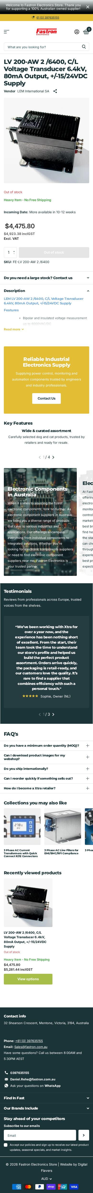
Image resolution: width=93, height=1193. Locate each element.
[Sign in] (76, 31)
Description (14, 290)
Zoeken (84, 46)
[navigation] (39, 457)
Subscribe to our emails (22, 1126)
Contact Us (47, 398)
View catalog (6, 32)
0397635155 (19, 1073)
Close (88, 7)
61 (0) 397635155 (47, 17)
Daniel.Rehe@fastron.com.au (32, 1079)
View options (28, 979)
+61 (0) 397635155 (29, 1041)
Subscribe (83, 1135)
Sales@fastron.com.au (30, 1047)
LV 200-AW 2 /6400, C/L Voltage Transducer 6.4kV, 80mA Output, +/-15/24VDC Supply (25, 939)
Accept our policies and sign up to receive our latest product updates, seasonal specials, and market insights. (49, 1147)
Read (12, 329)
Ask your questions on (35, 1086)
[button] (15, 248)
